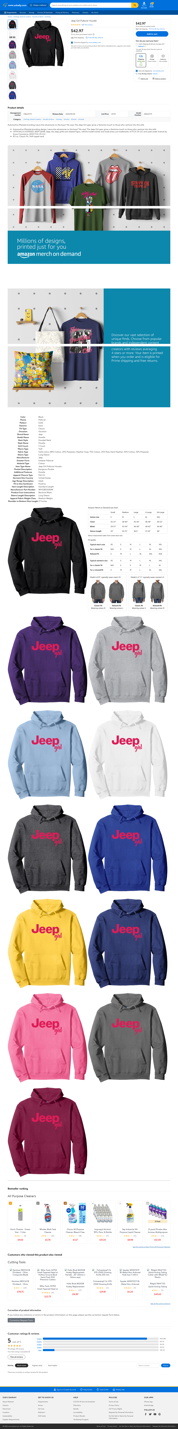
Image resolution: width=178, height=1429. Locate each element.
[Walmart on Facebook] (145, 1414)
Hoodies (81, 119)
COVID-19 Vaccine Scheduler (84, 1401)
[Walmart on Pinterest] (159, 1414)
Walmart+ (41, 1412)
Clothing (48, 17)
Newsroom (7, 1409)
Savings (31, 12)
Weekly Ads (120, 1389)
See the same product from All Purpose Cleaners (151, 1247)
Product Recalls (79, 1416)
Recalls (75, 1409)
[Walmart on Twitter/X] (150, 1414)
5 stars (39, 1339)
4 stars (39, 1342)
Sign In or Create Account (66, 1389)
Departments (12, 12)
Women (73, 119)
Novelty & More (37, 17)
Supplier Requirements (11, 1419)
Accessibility (78, 1412)
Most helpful (52, 1365)
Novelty (66, 119)
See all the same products (160, 1303)
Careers (85, 12)
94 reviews (89, 25)
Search (165, 1365)
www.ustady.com (94, 42)
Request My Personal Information (121, 1412)
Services (23, 12)
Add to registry (160, 78)
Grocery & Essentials (45, 12)
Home (10, 17)
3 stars (39, 1344)
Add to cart (152, 33)
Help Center (87, 1389)
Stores (40, 1405)
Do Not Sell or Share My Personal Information (135, 1426)
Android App (148, 1405)
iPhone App (148, 1401)
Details (155, 74)
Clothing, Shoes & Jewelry (22, 17)
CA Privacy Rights (115, 1409)
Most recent (21, 1365)
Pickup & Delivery (62, 12)
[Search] (135, 5)
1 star (40, 1350)
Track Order (104, 1389)
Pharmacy (75, 12)
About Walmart (8, 1401)
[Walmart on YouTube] (155, 1414)
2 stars (39, 1347)
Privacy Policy (114, 1405)
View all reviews (16, 1357)
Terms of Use (113, 1401)
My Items (94, 12)
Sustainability (7, 1416)
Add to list (144, 78)
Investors (6, 1412)
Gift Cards (42, 1416)
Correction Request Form (21, 1320)
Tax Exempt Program (80, 1419)
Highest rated (37, 1365)
